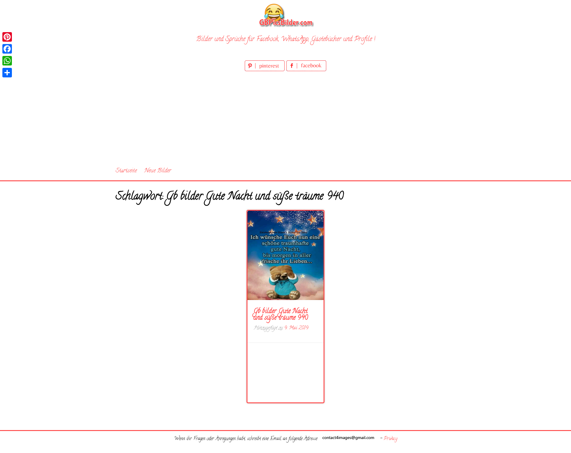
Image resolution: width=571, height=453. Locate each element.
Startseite (126, 171)
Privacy (390, 439)
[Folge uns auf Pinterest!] (265, 70)
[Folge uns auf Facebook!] (306, 70)
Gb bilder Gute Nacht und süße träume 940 (280, 315)
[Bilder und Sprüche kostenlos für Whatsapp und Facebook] (285, 15)
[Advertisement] (285, 117)
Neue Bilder (157, 171)
